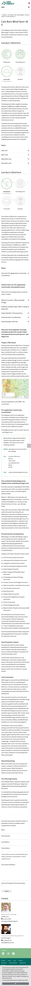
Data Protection (13, 963)
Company (4, 15)
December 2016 (6, 163)
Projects (21, 960)
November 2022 (6, 159)
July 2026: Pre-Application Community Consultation (13, 274)
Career (9, 960)
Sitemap (3, 965)
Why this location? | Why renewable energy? (12, 301)
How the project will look (9, 322)
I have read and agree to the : (13, 883)
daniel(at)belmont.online (7, 942)
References (4, 963)
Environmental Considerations (11, 317)
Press (14, 960)
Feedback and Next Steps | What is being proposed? (14, 308)
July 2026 (4, 151)
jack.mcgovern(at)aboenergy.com (9, 921)
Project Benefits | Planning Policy (12, 313)
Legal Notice (23, 963)
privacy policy (21, 883)
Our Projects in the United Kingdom (16, 15)
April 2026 (4, 155)
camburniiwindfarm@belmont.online (18, 472)
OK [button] (15, 983)
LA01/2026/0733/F (7, 755)
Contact (3, 960)
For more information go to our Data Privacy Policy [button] (15, 980)
